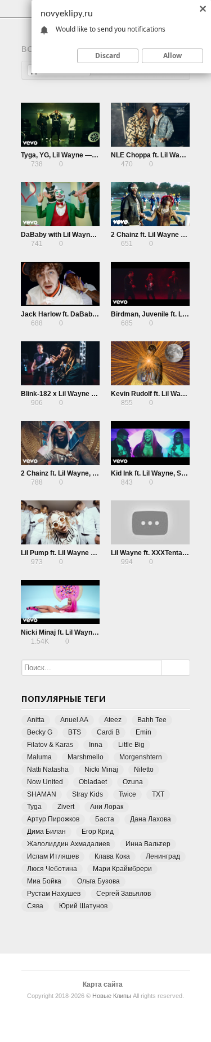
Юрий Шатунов (83, 906)
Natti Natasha (48, 769)
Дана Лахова (150, 819)
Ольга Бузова (98, 881)
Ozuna (133, 782)
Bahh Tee (152, 720)
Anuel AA (74, 720)
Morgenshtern (140, 757)
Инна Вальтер (147, 844)
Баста (104, 819)
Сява (35, 906)
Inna (95, 745)
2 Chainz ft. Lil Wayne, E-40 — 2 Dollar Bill (87, 473)
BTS (74, 732)
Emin (143, 732)
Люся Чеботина (52, 869)
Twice (127, 794)
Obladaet (93, 782)
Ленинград (163, 856)
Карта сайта (103, 984)
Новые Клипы (111, 995)
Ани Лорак (106, 807)
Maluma (39, 757)
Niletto (144, 769)
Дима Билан (46, 832)
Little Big (131, 745)
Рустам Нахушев (53, 894)
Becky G (39, 732)
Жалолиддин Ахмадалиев (68, 844)
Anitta (35, 720)
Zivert (65, 807)
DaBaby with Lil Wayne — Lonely (73, 235)
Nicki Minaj (101, 769)
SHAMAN (41, 794)
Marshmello (86, 757)
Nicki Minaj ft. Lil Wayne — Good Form (81, 632)
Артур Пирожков (53, 819)
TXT (158, 794)
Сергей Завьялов (123, 894)
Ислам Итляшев (53, 856)
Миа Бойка (44, 881)
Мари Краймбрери (122, 869)
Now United (45, 782)
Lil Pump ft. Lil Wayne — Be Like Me (77, 553)
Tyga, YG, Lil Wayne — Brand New (75, 155)
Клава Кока (112, 856)
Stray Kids (87, 794)
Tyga (34, 807)
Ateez (113, 720)
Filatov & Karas (50, 745)
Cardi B (108, 732)
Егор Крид (98, 832)
